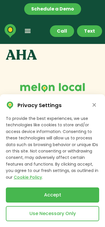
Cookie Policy (28, 177)
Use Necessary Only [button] (52, 213)
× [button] (94, 105)
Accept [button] (52, 194)
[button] (27, 31)
